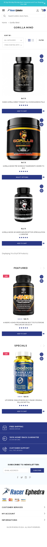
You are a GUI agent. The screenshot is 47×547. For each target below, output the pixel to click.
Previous (40, 268)
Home (4, 22)
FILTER (41, 40)
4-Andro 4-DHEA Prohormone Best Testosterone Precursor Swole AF (23, 323)
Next (44, 268)
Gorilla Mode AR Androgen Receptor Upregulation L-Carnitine (23, 233)
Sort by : (7, 35)
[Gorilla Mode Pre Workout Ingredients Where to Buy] (23, 138)
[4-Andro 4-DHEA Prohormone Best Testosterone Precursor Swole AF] (23, 295)
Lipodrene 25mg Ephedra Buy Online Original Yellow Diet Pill (23, 401)
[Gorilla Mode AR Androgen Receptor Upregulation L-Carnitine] (23, 204)
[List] (32, 40)
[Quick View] (43, 333)
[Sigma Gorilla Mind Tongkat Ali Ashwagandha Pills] (23, 74)
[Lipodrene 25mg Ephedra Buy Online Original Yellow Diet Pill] (23, 372)
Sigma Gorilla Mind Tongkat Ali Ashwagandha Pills (23, 102)
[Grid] (29, 40)
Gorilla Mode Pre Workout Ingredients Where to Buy (23, 167)
